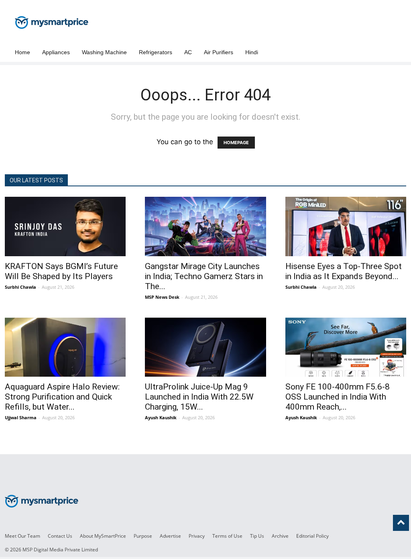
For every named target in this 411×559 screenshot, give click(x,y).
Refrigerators (155, 52)
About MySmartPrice (103, 535)
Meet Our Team (22, 535)
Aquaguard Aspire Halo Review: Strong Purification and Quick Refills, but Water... (62, 397)
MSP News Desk (162, 297)
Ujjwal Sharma (21, 417)
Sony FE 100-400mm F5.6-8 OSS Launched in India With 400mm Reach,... (337, 397)
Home (22, 52)
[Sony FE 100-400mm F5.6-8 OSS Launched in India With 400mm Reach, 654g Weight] (345, 347)
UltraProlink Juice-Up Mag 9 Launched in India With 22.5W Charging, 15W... (199, 397)
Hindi (251, 52)
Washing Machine (104, 52)
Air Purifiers (218, 52)
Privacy (197, 535)
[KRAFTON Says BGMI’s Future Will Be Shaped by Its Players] (65, 226)
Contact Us (60, 535)
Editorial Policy (312, 535)
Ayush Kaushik (161, 417)
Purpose (143, 535)
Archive (280, 535)
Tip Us (257, 535)
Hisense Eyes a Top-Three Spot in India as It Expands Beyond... (343, 271)
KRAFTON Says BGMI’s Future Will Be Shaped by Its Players (61, 271)
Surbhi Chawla (20, 287)
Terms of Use (227, 535)
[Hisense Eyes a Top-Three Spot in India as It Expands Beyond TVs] (345, 226)
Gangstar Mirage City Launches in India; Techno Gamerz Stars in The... (204, 276)
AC (188, 52)
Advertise (170, 535)
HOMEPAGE (236, 142)
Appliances (56, 52)
